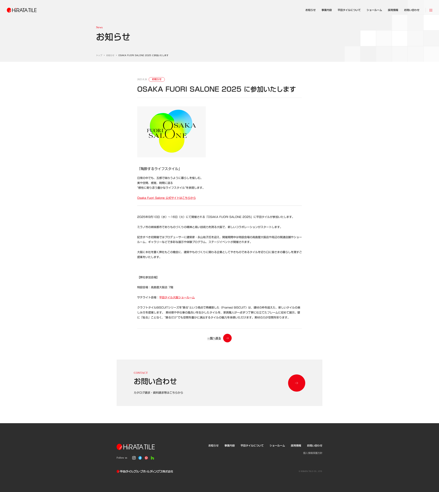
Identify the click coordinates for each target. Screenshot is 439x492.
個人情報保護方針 (312, 453)
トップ (99, 55)
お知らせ (110, 55)
